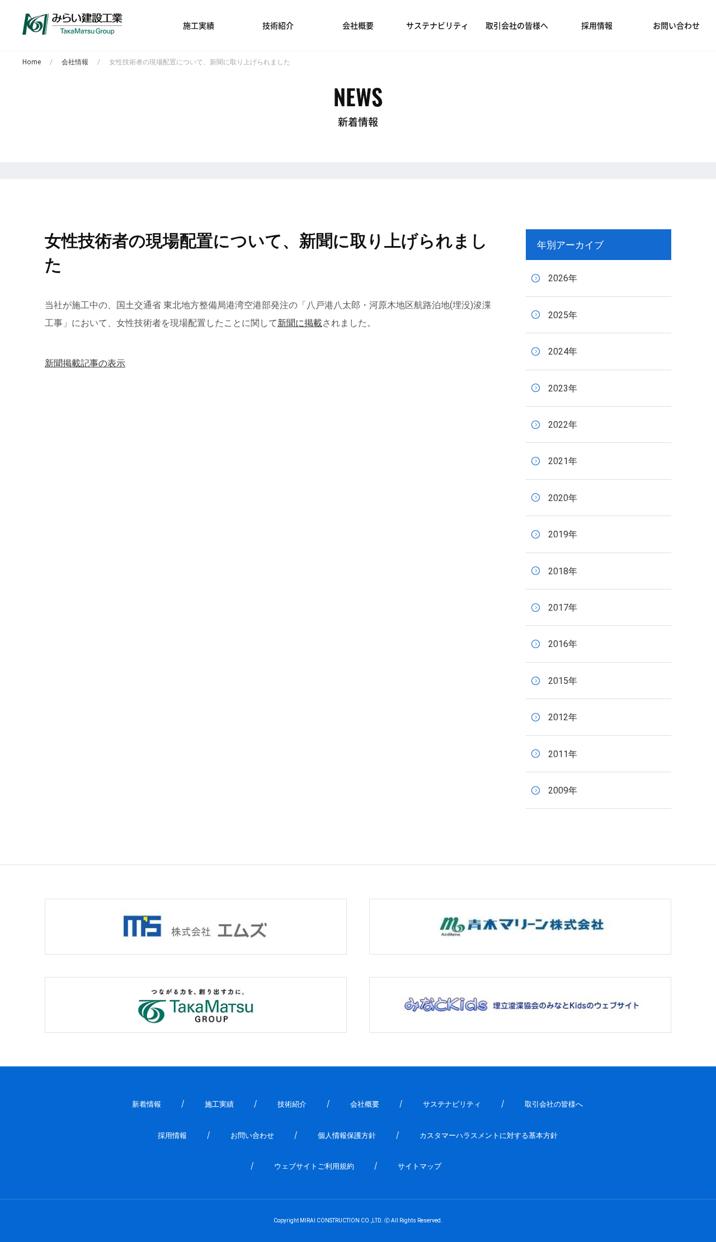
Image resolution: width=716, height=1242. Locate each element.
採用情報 (597, 25)
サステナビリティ (437, 25)
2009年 (562, 790)
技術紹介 (278, 25)
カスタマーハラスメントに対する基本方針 (489, 1135)
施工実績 (198, 25)
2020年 (562, 498)
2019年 (562, 534)
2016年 (562, 644)
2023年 (562, 388)
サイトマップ (419, 1166)
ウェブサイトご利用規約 (314, 1166)
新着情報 (146, 1104)
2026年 (562, 278)
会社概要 (358, 25)
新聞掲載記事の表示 (85, 363)
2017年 (562, 607)
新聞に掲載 (299, 323)
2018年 (562, 571)
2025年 (562, 315)
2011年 (562, 754)
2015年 (562, 681)
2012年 (562, 717)
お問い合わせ (676, 25)
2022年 (562, 424)
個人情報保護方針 (347, 1135)
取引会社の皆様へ (517, 25)
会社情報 (75, 62)
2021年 (562, 461)
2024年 (562, 351)
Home (31, 62)
